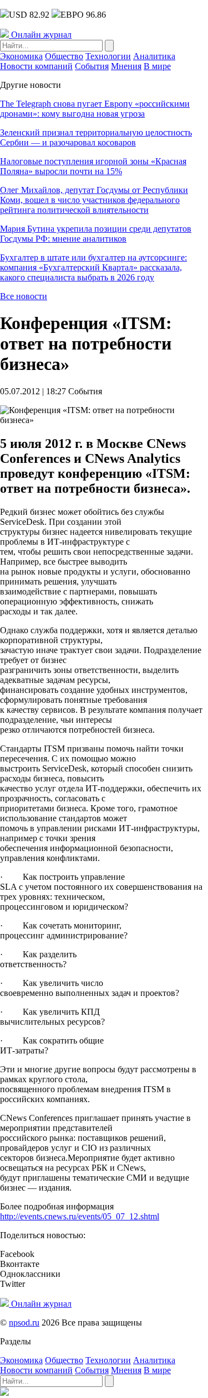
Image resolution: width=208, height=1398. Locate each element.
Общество (64, 56)
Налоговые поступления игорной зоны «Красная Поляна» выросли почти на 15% (93, 166)
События (92, 66)
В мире (157, 66)
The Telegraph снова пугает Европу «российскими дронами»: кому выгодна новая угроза (95, 108)
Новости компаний (36, 66)
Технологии (108, 56)
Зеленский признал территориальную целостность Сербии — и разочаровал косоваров (96, 137)
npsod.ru (24, 1322)
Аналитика (154, 56)
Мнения (126, 66)
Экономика (21, 56)
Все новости (23, 296)
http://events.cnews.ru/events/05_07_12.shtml (79, 1216)
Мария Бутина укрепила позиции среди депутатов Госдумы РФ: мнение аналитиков (95, 233)
